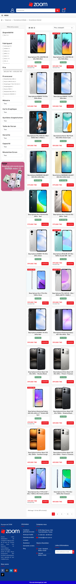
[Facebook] (2, 570)
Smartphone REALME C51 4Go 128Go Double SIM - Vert (63, 255)
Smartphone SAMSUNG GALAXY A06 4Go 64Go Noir (38, 176)
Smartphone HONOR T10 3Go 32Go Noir (63, 97)
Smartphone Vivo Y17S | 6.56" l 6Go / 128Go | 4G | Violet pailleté (38, 493)
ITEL (6, 61)
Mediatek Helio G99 (10, 91)
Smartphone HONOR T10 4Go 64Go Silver (38, 255)
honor (7, 58)
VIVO (6, 56)
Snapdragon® (8, 86)
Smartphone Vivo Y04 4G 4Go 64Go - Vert (38, 215)
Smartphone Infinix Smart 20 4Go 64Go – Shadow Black (38, 373)
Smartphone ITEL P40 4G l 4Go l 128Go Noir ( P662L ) (38, 137)
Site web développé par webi (38, 582)
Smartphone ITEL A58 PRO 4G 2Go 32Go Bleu (63, 58)
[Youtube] (15, 570)
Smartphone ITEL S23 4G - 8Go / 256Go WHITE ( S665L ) (63, 294)
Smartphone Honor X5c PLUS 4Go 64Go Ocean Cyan (63, 137)
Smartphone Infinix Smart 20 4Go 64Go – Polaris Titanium (63, 373)
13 (67, 514)
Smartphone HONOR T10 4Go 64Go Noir (38, 333)
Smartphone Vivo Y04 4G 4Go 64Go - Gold (63, 215)
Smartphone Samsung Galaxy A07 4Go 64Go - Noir (63, 333)
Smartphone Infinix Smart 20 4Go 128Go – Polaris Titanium (63, 453)
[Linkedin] (11, 570)
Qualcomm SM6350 (10, 94)
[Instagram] (7, 570)
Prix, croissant (59, 28)
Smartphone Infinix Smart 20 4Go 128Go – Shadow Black (63, 412)
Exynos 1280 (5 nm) (10, 81)
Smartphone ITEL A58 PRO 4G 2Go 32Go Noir (38, 58)
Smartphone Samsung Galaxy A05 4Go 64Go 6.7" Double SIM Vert (38, 413)
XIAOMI (7, 48)
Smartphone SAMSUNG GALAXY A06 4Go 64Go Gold (63, 176)
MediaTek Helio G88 (10, 79)
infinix (7, 51)
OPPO (6, 53)
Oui (6, 35)
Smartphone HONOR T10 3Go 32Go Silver (38, 97)
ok (73, 552)
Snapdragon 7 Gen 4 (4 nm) (12, 84)
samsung (8, 46)
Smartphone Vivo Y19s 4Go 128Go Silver (38, 294)
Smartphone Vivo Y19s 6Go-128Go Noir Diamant (63, 493)
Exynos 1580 (8, 89)
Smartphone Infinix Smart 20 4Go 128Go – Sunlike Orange (38, 453)
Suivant (72, 514)
